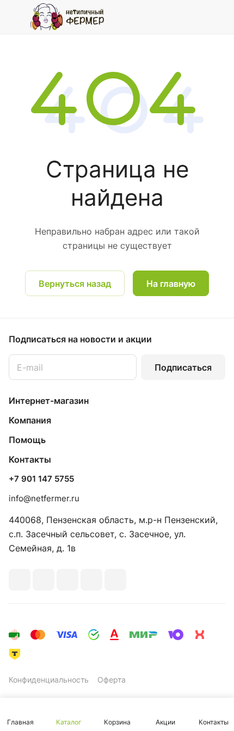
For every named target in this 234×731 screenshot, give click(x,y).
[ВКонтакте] (19, 580)
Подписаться (183, 367)
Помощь (27, 439)
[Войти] (195, 16)
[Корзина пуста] (217, 16)
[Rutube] (43, 580)
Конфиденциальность (49, 679)
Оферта (111, 679)
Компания (30, 420)
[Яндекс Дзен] (115, 580)
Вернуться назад (75, 283)
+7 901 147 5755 (41, 479)
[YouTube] (91, 580)
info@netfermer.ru (44, 498)
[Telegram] (67, 580)
